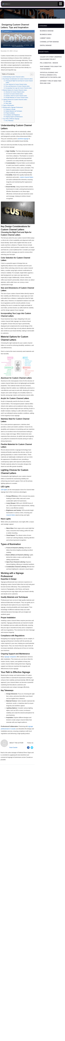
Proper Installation (10, 113)
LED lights (4, 489)
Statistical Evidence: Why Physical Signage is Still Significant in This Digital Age (50, 75)
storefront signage (23, 138)
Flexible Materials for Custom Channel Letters (17, 97)
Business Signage (46, 31)
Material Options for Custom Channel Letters (15, 90)
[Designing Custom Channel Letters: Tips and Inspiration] (17, 39)
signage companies (10, 656)
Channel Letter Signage (49, 41)
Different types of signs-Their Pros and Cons (50, 82)
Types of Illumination (8, 105)
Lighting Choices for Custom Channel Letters (15, 99)
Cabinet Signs (45, 38)
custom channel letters (26, 177)
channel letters (10, 515)
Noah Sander (13, 747)
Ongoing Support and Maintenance (14, 116)
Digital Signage (46, 45)
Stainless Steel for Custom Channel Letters (16, 95)
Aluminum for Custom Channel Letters (15, 92)
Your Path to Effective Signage (11, 118)
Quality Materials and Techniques (14, 111)
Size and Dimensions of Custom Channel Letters (18, 86)
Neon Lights (9, 103)
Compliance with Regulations (13, 114)
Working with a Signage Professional (13, 107)
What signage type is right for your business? (51, 68)
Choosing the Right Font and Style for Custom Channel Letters (19, 81)
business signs (46, 34)
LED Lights (8, 101)
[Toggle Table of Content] (31, 74)
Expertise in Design (10, 109)
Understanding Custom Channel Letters (13, 76)
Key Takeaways (10, 120)
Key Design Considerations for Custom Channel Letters (18, 78)
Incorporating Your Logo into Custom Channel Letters (19, 88)
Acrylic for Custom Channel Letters (14, 93)
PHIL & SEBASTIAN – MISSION (49, 63)
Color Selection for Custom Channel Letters (16, 84)
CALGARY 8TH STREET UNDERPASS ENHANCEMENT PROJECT (51, 58)
